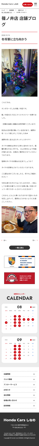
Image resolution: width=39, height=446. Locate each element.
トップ (3, 10)
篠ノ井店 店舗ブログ (7, 12)
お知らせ (7, 390)
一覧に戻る (19, 247)
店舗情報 (11, 10)
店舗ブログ (21, 10)
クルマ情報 (8, 379)
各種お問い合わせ (10, 400)
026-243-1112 (19, 427)
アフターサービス (10, 384)
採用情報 (7, 405)
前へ (5, 240)
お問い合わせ (27, 5)
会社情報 (7, 395)
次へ (33, 240)
